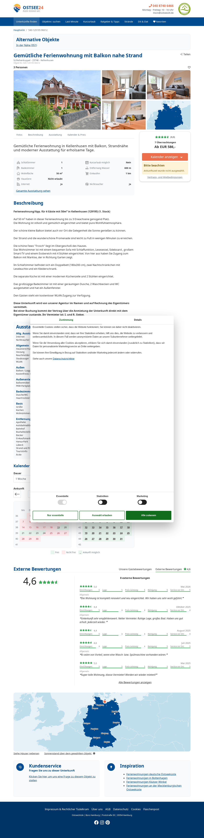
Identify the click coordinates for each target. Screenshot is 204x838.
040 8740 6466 (163, 6)
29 (107, 538)
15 (107, 527)
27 (93, 538)
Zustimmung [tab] (66, 319)
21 (100, 533)
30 (114, 538)
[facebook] (96, 821)
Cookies (136, 809)
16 (114, 527)
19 (58, 527)
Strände (128, 21)
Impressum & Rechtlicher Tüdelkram (67, 809)
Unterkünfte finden (26, 21)
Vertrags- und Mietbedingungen (164, 177)
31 (121, 538)
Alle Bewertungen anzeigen (135, 682)
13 (93, 527)
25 (128, 533)
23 (114, 533)
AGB (107, 809)
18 (128, 527)
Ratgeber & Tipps (110, 21)
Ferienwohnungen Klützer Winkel (146, 782)
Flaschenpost (151, 809)
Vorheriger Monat (17, 494)
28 (100, 538)
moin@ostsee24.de (163, 13)
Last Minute (72, 21)
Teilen (186, 54)
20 (93, 533)
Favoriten (160, 21)
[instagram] (102, 821)
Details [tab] (138, 319)
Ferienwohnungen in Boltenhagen (147, 778)
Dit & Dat (143, 21)
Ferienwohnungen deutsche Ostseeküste (151, 774)
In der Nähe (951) (26, 45)
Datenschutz (120, 809)
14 (100, 527)
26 (86, 538)
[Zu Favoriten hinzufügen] (189, 67)
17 (121, 527)
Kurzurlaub (89, 21)
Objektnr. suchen (51, 21)
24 (121, 533)
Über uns (97, 809)
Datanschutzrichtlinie (63, 358)
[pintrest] (107, 821)
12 (86, 527)
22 (107, 533)
